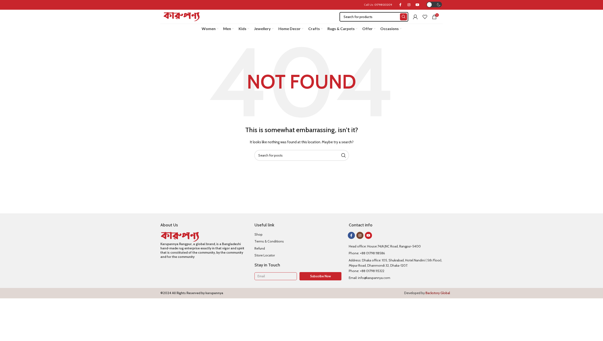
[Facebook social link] (400, 5)
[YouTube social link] (417, 5)
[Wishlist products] (425, 17)
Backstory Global (438, 293)
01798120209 (383, 4)
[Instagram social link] (409, 5)
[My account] (415, 17)
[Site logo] (181, 16)
